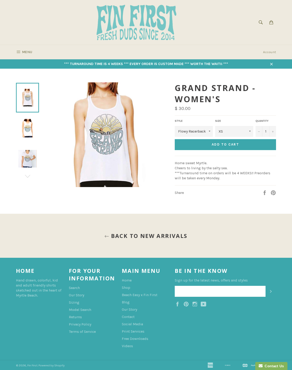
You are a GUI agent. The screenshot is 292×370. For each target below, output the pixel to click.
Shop (126, 287)
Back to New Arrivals (148, 236)
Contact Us (273, 366)
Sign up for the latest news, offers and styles (211, 280)
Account (269, 52)
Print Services (133, 331)
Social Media (132, 324)
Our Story (76, 295)
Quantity (262, 120)
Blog (126, 302)
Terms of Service (82, 331)
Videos (127, 346)
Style (179, 120)
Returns (75, 317)
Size (218, 120)
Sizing (74, 302)
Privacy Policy (80, 324)
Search (74, 288)
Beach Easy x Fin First (139, 295)
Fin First (32, 365)
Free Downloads (135, 338)
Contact (128, 317)
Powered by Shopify (52, 365)
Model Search (80, 309)
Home (127, 280)
